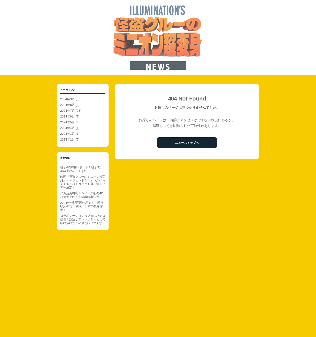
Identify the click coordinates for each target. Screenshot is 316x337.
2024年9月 (67, 99)
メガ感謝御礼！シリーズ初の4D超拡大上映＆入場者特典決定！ (81, 195)
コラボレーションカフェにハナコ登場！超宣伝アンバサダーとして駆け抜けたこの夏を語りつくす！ (82, 219)
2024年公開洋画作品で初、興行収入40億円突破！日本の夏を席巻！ (81, 206)
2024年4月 (67, 128)
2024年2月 (67, 139)
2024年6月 (67, 116)
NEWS (158, 37)
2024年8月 (67, 105)
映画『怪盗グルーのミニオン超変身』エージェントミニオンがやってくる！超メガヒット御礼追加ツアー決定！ (82, 182)
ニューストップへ (187, 142)
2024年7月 (67, 110)
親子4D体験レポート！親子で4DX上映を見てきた (80, 169)
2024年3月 (67, 133)
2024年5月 (67, 122)
